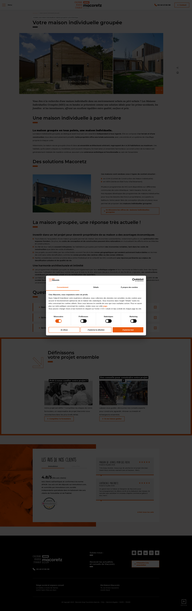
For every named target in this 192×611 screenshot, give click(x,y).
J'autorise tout (128, 330)
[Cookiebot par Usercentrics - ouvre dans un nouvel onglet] (134, 280)
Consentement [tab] (62, 287)
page (105, 306)
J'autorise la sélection (96, 330)
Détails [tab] (96, 287)
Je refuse (64, 330)
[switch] (83, 321)
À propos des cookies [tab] (129, 287)
